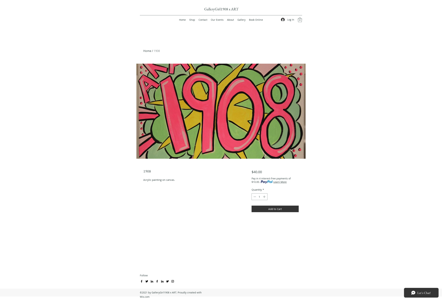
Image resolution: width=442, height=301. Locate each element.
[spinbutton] (259, 197)
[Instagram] (172, 281)
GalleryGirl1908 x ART (221, 9)
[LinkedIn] (152, 281)
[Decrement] (254, 197)
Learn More (280, 182)
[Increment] (264, 197)
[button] (300, 19)
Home (147, 51)
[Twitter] (146, 281)
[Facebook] (141, 281)
